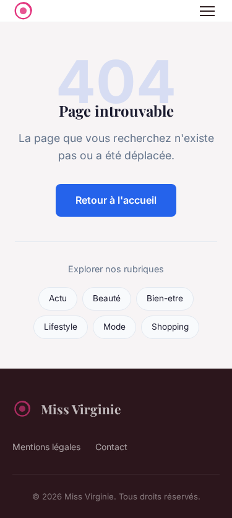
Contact (111, 446)
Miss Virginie (81, 408)
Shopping (170, 327)
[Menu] (207, 11)
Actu (58, 298)
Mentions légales (46, 446)
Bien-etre (165, 298)
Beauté (107, 298)
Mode (114, 327)
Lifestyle (60, 327)
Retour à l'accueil (116, 200)
